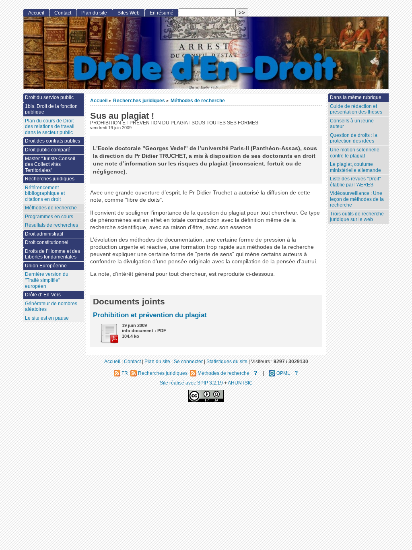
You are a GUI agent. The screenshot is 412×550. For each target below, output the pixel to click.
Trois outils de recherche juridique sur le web (357, 217)
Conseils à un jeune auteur (352, 124)
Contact (62, 13)
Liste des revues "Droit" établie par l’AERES (355, 182)
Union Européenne (46, 266)
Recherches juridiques (139, 100)
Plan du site (94, 13)
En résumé (161, 13)
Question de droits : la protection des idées (353, 138)
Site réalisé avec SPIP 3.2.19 (191, 382)
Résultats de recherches (51, 225)
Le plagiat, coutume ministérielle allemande (355, 167)
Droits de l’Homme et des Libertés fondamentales (52, 254)
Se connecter (188, 361)
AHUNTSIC (240, 382)
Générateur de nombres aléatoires (51, 306)
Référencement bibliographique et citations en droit (45, 193)
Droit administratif (44, 234)
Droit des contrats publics (52, 141)
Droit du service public (49, 97)
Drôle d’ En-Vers (43, 295)
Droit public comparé (47, 150)
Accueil (98, 100)
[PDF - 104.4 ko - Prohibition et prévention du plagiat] (106, 342)
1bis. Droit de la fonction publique (51, 109)
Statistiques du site (226, 361)
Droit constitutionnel (46, 242)
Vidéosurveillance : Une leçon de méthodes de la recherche (357, 199)
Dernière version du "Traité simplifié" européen (46, 280)
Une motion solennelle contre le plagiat (354, 153)
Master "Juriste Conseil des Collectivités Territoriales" (50, 164)
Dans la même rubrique (355, 97)
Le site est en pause (47, 318)
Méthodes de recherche (198, 100)
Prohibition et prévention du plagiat (150, 314)
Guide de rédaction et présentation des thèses (356, 109)
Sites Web (128, 13)
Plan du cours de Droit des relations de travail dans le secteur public (49, 126)
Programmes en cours (49, 216)
